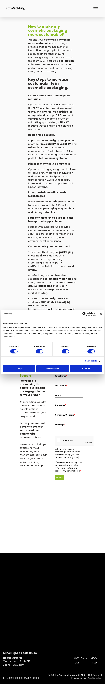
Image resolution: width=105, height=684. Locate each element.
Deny (19, 368)
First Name (61, 376)
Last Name (61, 385)
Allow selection (52, 368)
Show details (91, 361)
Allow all (86, 368)
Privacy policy (78, 678)
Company (60, 405)
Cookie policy (95, 678)
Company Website (65, 415)
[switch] (39, 351)
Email (58, 395)
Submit (59, 477)
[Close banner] (101, 314)
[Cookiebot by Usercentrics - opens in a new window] (84, 314)
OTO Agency (94, 675)
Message (60, 424)
